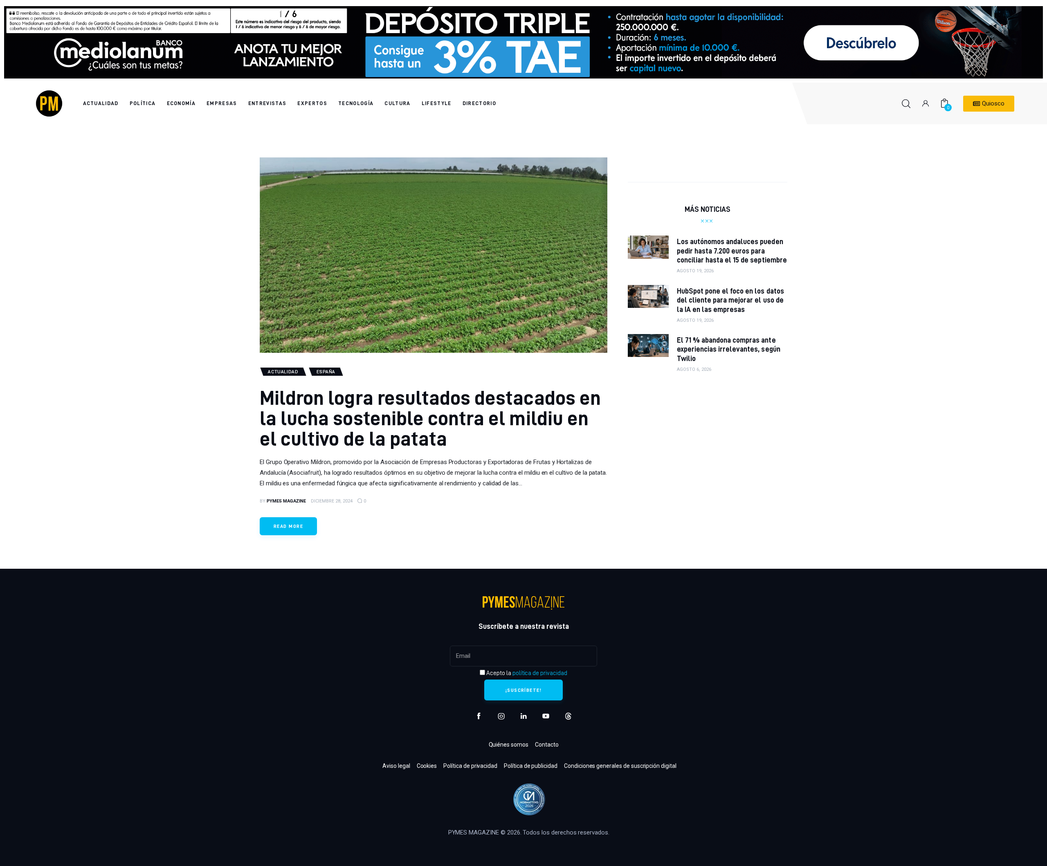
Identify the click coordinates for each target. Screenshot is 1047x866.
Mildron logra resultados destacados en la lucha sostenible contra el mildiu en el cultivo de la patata (430, 417)
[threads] (568, 716)
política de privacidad (539, 673)
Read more (288, 526)
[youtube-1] (545, 716)
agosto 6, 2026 (694, 369)
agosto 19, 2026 (695, 271)
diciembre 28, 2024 (332, 501)
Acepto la (526, 673)
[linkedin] (523, 716)
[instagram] (501, 716)
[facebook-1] (478, 716)
